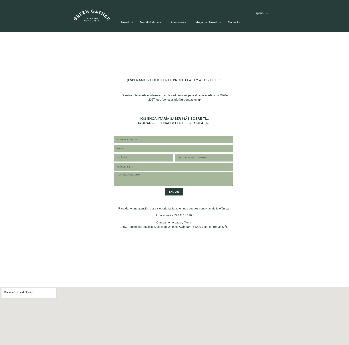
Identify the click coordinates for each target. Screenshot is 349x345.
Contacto (234, 22)
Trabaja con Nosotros (207, 22)
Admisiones (178, 22)
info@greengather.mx (187, 99)
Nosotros (127, 22)
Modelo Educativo (151, 22)
